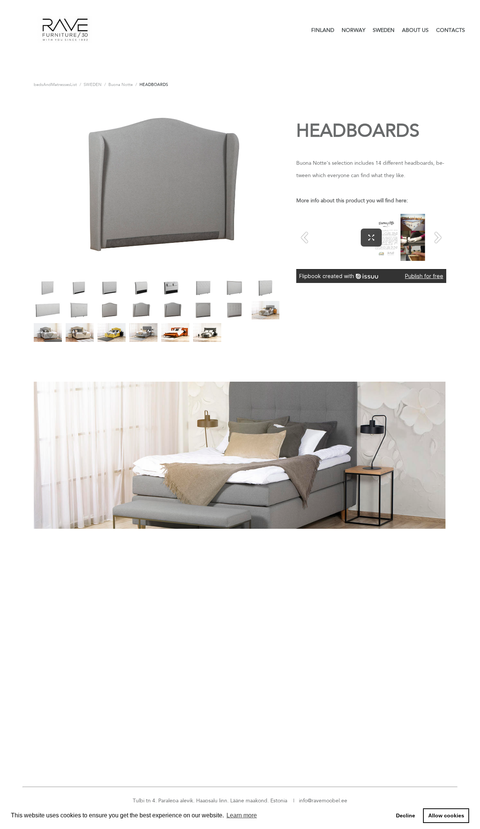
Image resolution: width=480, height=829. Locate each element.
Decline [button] (405, 815)
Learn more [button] (241, 815)
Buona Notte (120, 84)
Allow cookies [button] (446, 815)
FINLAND (322, 30)
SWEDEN (383, 30)
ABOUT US (415, 30)
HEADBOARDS (154, 84)
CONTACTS (450, 30)
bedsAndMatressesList (55, 84)
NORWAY (353, 30)
